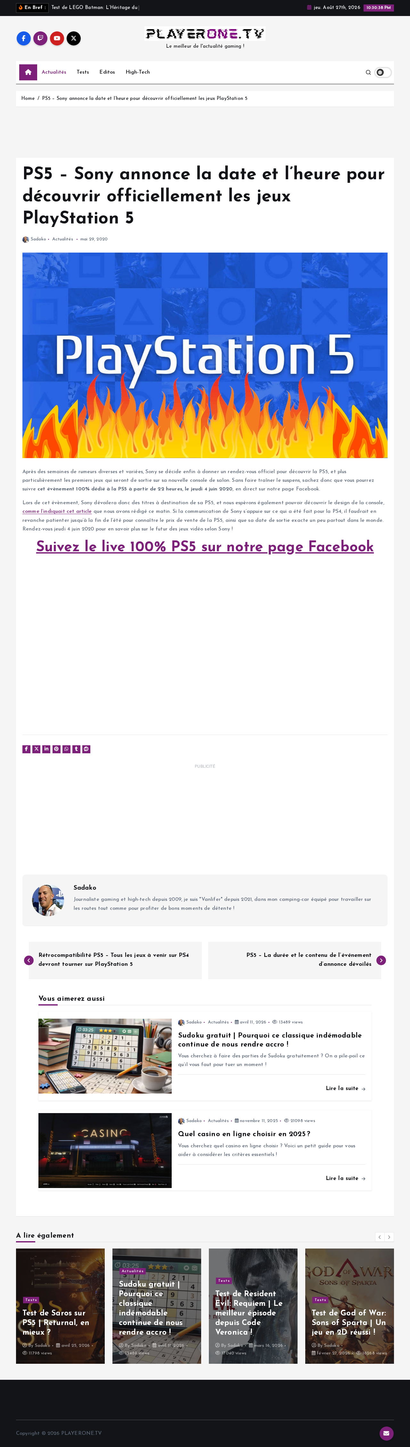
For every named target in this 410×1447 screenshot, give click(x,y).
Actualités (54, 72)
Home (28, 98)
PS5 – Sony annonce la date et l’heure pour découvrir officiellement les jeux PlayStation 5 (144, 98)
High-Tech (138, 72)
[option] (60, 1306)
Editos (107, 72)
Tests (83, 72)
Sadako (38, 239)
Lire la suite (343, 1088)
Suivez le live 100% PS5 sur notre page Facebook (205, 547)
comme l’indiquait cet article (57, 511)
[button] (380, 1237)
